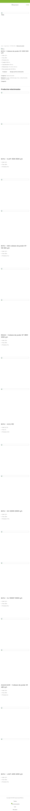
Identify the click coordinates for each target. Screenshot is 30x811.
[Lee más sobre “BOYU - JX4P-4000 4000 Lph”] (3, 789)
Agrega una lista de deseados (3, 785)
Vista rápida (3, 792)
